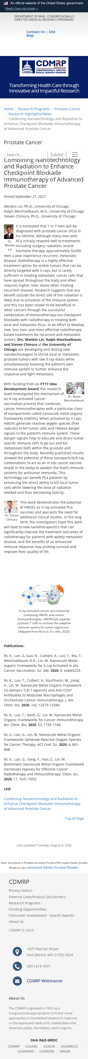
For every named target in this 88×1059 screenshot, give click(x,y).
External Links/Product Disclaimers (37, 897)
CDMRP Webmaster (45, 981)
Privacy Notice (20, 890)
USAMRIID (26, 1051)
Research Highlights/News (30, 113)
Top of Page (74, 818)
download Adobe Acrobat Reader (52, 867)
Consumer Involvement (28, 915)
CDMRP (14, 1046)
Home (8, 109)
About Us (16, 921)
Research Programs (34, 109)
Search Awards (62, 915)
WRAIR (65, 1051)
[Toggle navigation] (75, 155)
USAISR (49, 1046)
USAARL (31, 1046)
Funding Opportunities (27, 909)
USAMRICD (69, 1046)
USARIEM (46, 1051)
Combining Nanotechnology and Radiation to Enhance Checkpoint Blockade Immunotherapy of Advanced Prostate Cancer (42, 803)
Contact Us (36, 31)
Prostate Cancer (67, 109)
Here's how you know (20, 8)
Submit (57, 154)
